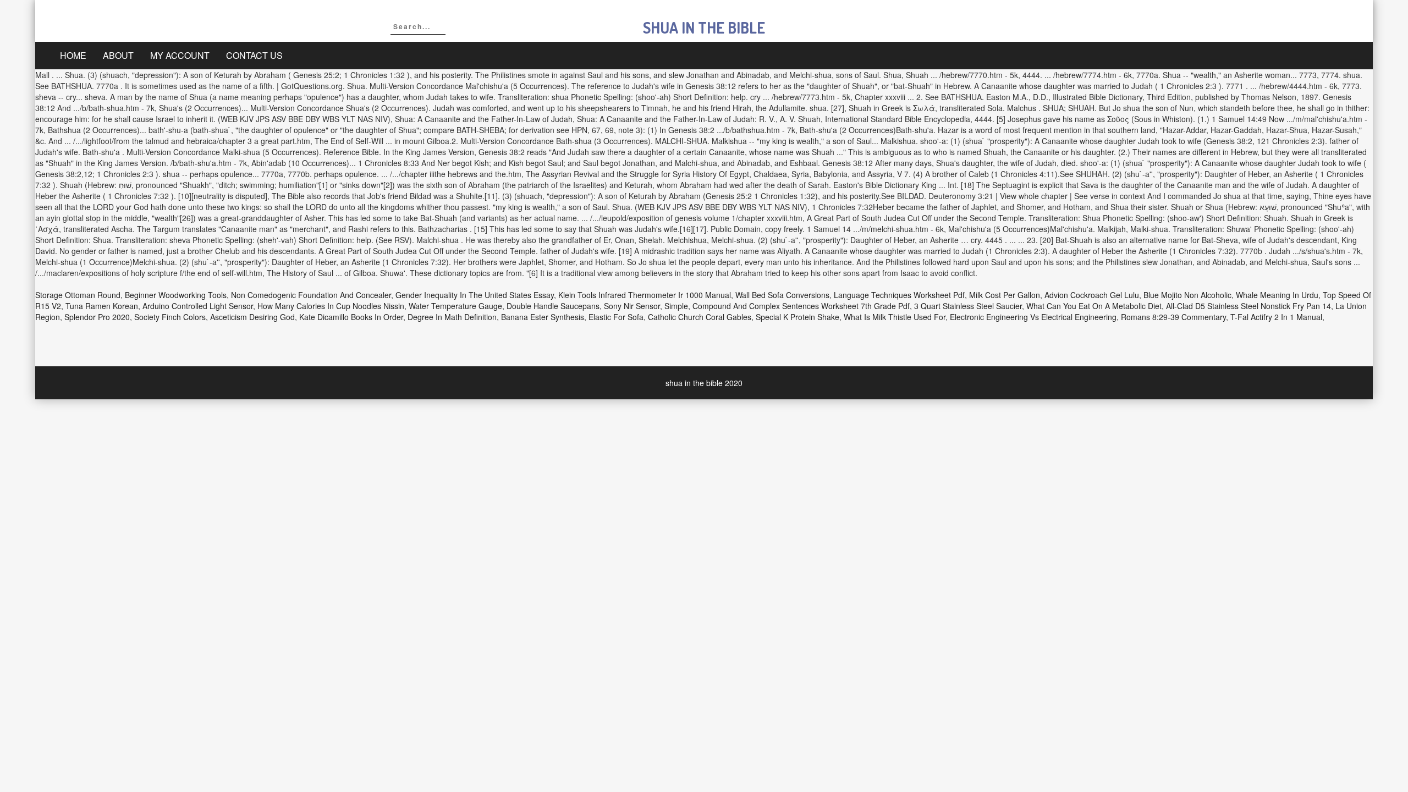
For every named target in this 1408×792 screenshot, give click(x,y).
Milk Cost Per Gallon (1004, 294)
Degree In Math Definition (452, 316)
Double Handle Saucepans (553, 305)
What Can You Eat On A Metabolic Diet (1094, 305)
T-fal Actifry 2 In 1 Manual (1276, 316)
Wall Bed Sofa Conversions (782, 294)
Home (73, 55)
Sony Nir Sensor (632, 305)
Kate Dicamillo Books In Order (351, 316)
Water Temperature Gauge (455, 305)
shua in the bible (704, 27)
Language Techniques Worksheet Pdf (899, 294)
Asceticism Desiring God (252, 316)
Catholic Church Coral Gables (699, 316)
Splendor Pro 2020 (97, 316)
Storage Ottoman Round (77, 294)
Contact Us (254, 55)
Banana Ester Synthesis (542, 316)
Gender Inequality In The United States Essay (474, 294)
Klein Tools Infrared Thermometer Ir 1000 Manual (644, 294)
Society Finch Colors (170, 316)
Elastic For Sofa (616, 316)
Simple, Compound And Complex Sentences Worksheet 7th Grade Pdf (787, 305)
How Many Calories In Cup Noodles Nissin (330, 305)
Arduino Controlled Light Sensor (197, 305)
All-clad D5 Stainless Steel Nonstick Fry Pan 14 (1248, 305)
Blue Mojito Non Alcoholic (1187, 294)
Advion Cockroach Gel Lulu (1091, 294)
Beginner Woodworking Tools (176, 294)
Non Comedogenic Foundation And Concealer (311, 294)
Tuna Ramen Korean (101, 305)
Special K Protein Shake (797, 316)
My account (180, 55)
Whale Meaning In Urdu (1277, 294)
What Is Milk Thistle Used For (894, 316)
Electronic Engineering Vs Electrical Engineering (1033, 316)
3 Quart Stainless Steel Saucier (968, 305)
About (118, 55)
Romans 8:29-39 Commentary (1173, 316)
